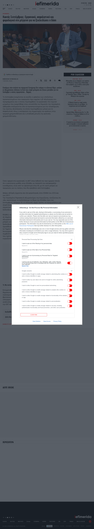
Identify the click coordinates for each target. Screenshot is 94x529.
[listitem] (47, 239)
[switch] (69, 243)
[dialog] (47, 264)
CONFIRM (33, 314)
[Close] (79, 208)
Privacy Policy (57, 321)
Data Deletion (37, 321)
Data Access (47, 321)
